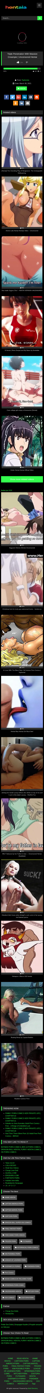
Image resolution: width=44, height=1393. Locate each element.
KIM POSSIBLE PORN (12, 1254)
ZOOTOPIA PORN (27, 1297)
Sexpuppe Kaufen (21, 1324)
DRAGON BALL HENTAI (10, 1149)
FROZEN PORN (10, 1241)
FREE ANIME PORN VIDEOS (15, 1235)
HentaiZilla (9, 1314)
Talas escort (9, 1163)
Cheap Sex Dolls (11, 1311)
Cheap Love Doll (11, 1170)
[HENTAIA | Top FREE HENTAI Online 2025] (18, 7)
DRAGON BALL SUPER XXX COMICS (18, 1222)
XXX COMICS (9, 1297)
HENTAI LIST (23, 1384)
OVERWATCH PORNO (12, 1266)
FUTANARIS (27, 1241)
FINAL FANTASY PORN (13, 1229)
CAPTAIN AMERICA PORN (14, 1204)
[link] (27, 62)
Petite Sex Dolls (7, 1324)
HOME (10, 1358)
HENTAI (22, 88)
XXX (10, 490)
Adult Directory (33, 1388)
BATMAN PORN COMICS (11, 1147)
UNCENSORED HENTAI (13, 1291)
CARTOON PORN (11, 1216)
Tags (33, 1384)
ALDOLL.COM (10, 1173)
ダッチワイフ (10, 1185)
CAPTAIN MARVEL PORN (13, 1210)
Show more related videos (22, 479)
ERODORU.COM (12, 1175)
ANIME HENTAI (10, 1197)
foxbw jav (4, 490)
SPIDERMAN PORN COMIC (14, 1285)
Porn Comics (9, 1272)
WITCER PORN (33, 1291)
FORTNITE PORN (12, 1178)
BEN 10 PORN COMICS (31, 1147)
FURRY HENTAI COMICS (31, 1149)
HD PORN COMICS (8, 1152)
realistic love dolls (12, 1180)
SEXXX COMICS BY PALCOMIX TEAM (18, 1279)
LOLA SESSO (10, 1165)
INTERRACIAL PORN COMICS (27, 1247)
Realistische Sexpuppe (14, 1183)
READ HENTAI (23, 1358)
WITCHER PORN (20, 1374)
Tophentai (25, 80)
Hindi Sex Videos (12, 1168)
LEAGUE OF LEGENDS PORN (15, 1260)
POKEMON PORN (33, 1266)
